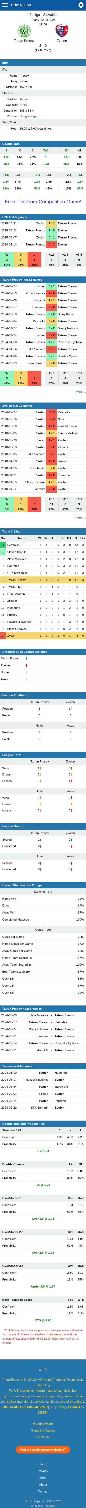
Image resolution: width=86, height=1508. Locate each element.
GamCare (43, 1437)
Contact (43, 1491)
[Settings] (81, 5)
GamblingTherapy (43, 1430)
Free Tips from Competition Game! (43, 201)
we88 (43, 1370)
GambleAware (43, 1423)
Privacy (43, 1471)
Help (43, 1464)
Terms (43, 1477)
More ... (81, 391)
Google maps (28, 116)
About (43, 1484)
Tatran (24, 99)
